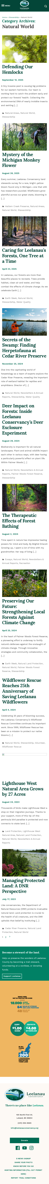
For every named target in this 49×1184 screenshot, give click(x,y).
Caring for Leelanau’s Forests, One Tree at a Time (24, 255)
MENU (7, 6)
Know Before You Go (23, 1166)
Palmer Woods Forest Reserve (26, 474)
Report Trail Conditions (23, 1178)
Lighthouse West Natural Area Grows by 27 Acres (22, 788)
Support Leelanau (12, 976)
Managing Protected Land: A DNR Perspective (23, 885)
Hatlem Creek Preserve (17, 206)
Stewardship (14, 17)
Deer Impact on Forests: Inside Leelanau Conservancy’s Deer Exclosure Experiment (22, 419)
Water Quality (23, 302)
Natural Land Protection (30, 663)
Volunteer (40, 743)
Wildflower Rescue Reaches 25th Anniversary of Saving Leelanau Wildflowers (21, 691)
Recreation (24, 563)
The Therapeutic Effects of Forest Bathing (19, 520)
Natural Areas (12, 113)
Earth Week (11, 298)
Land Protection (13, 831)
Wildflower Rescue (11, 746)
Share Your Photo (23, 1162)
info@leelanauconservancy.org (24, 1128)
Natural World (27, 113)
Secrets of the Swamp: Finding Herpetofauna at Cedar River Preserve (24, 348)
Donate (24, 1140)
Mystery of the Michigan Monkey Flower (21, 160)
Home (4, 17)
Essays (8, 559)
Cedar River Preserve (15, 928)
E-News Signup (23, 1159)
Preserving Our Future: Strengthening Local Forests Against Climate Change (23, 611)
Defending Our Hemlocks (17, 69)
